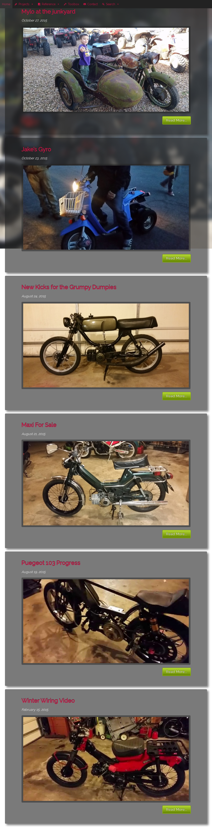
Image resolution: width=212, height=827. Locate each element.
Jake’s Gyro (36, 149)
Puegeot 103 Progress (51, 563)
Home (6, 4)
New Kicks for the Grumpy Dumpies (69, 287)
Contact (92, 4)
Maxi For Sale (39, 425)
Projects (24, 4)
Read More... (176, 120)
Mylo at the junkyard (48, 11)
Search (110, 4)
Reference (48, 4)
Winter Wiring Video (48, 700)
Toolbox (73, 4)
